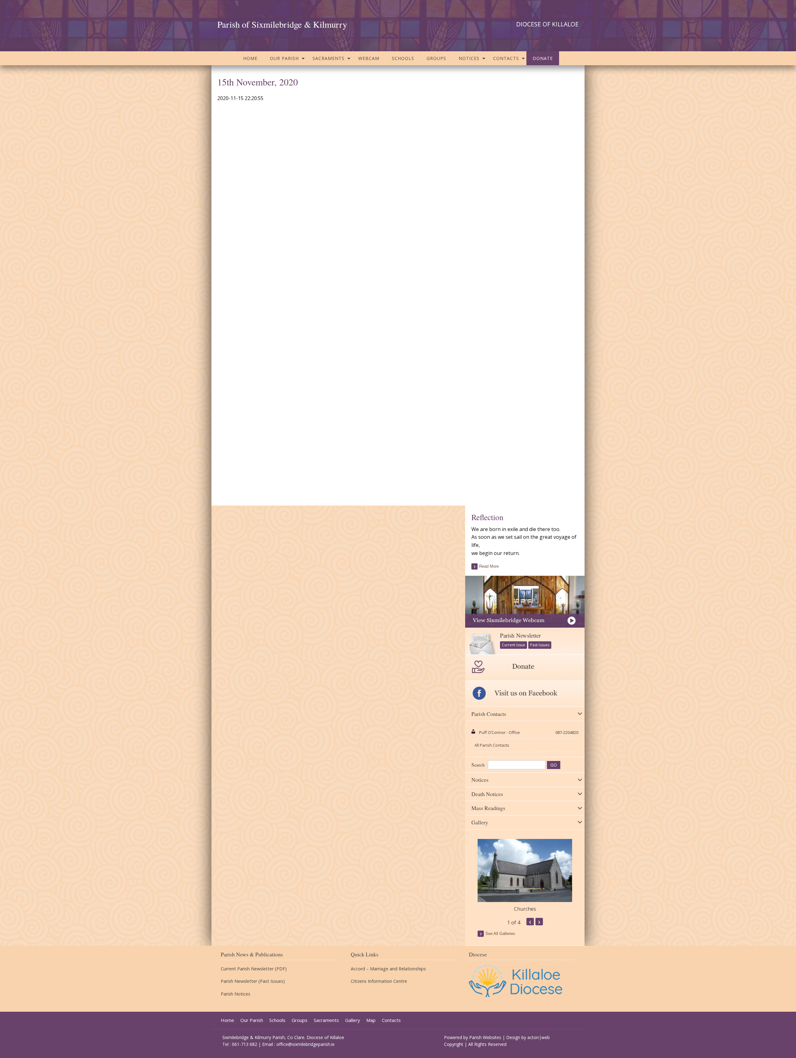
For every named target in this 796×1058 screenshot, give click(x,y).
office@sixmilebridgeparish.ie (305, 1044)
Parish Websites (485, 1037)
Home (250, 58)
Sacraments (328, 58)
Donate (543, 58)
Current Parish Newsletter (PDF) (254, 969)
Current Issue (513, 645)
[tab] (525, 714)
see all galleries (500, 933)
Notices (469, 58)
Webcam (368, 58)
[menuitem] (250, 58)
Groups (436, 58)
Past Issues (539, 645)
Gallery (352, 1020)
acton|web (538, 1037)
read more (489, 566)
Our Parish (284, 58)
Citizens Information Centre (379, 981)
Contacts (506, 58)
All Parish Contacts (491, 745)
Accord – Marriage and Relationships (388, 969)
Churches (525, 908)
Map (371, 1020)
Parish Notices (235, 994)
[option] (525, 876)
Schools (403, 58)
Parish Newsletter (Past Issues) (253, 981)
